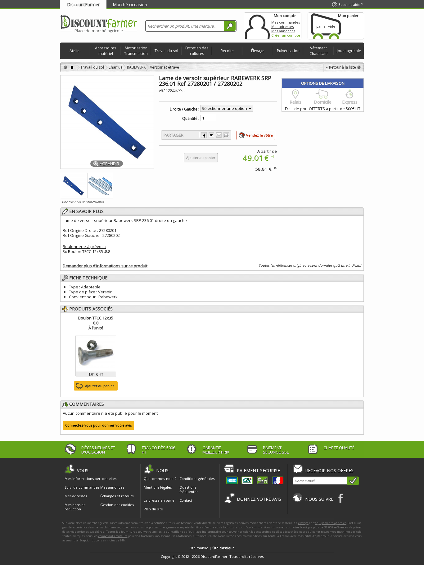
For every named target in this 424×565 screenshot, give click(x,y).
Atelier (75, 50)
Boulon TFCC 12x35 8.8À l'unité (95, 322)
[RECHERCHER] (229, 26)
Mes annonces (283, 31)
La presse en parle (159, 500)
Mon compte (257, 26)
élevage (303, 523)
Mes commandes (285, 22)
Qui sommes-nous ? (160, 478)
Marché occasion (130, 4)
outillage (195, 532)
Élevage (257, 50)
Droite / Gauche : (184, 109)
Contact (185, 500)
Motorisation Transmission (136, 50)
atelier (156, 532)
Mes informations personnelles (90, 479)
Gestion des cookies (117, 505)
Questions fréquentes (188, 489)
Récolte (227, 50)
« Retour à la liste (341, 67)
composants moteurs (113, 536)
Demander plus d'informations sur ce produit (105, 266)
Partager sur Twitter (211, 135)
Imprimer (226, 135)
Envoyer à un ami (219, 135)
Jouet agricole (349, 50)
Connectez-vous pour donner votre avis (98, 425)
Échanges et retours (116, 496)
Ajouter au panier (99, 385)
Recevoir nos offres (329, 470)
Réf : (163, 90)
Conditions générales (196, 478)
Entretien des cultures (196, 50)
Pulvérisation (288, 50)
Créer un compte (285, 35)
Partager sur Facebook (204, 135)
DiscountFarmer (83, 4)
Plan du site (153, 509)
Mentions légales (158, 487)
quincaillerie (174, 532)
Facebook (341, 498)
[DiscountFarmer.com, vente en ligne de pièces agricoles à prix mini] (99, 24)
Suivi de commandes (82, 487)
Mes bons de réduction (75, 507)
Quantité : (190, 118)
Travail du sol (166, 50)
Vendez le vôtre (259, 135)
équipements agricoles (330, 523)
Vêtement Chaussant (318, 50)
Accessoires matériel (105, 50)
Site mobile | (212, 547)
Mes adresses (282, 26)
